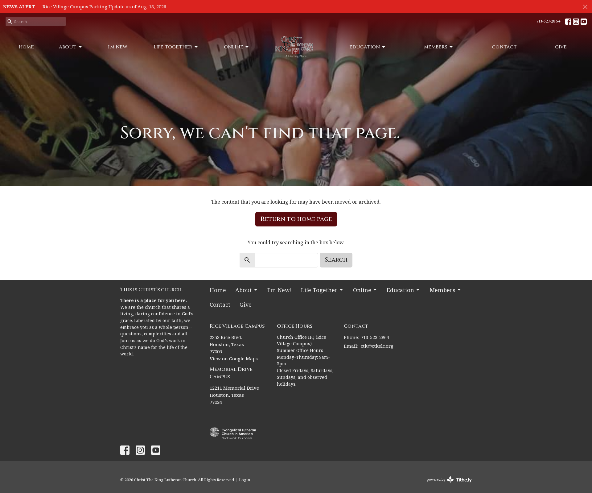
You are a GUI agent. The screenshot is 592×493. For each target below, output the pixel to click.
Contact (504, 47)
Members (435, 47)
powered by (446, 484)
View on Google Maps (234, 358)
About (67, 47)
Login (244, 480)
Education (364, 47)
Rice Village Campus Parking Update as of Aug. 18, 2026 (104, 6)
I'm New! (118, 47)
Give (561, 47)
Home (26, 47)
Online (233, 47)
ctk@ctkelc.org (377, 346)
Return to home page (296, 219)
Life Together (173, 47)
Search (336, 259)
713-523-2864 (548, 21)
